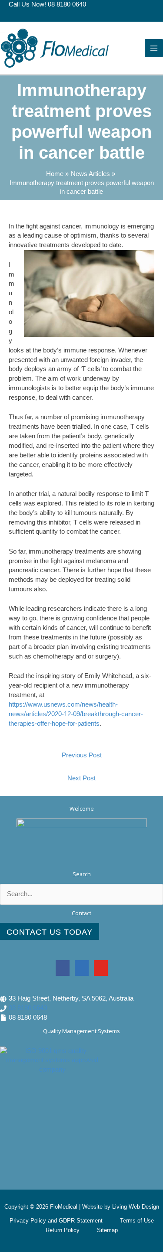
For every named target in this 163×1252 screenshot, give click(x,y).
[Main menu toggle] (154, 48)
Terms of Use (137, 1220)
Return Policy (63, 1230)
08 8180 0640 (28, 1007)
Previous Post (82, 755)
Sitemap (107, 1230)
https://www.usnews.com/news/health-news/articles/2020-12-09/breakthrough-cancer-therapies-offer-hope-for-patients (76, 714)
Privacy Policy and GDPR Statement (56, 1220)
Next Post (81, 778)
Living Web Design (135, 1206)
